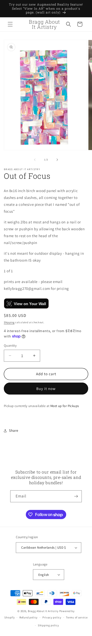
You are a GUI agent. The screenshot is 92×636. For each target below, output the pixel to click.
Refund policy (28, 617)
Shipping (9, 322)
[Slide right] (57, 159)
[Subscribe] (76, 496)
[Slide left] (34, 159)
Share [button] (13, 430)
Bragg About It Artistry (43, 611)
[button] (10, 24)
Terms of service (76, 617)
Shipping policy (48, 625)
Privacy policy (51, 617)
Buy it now (46, 388)
